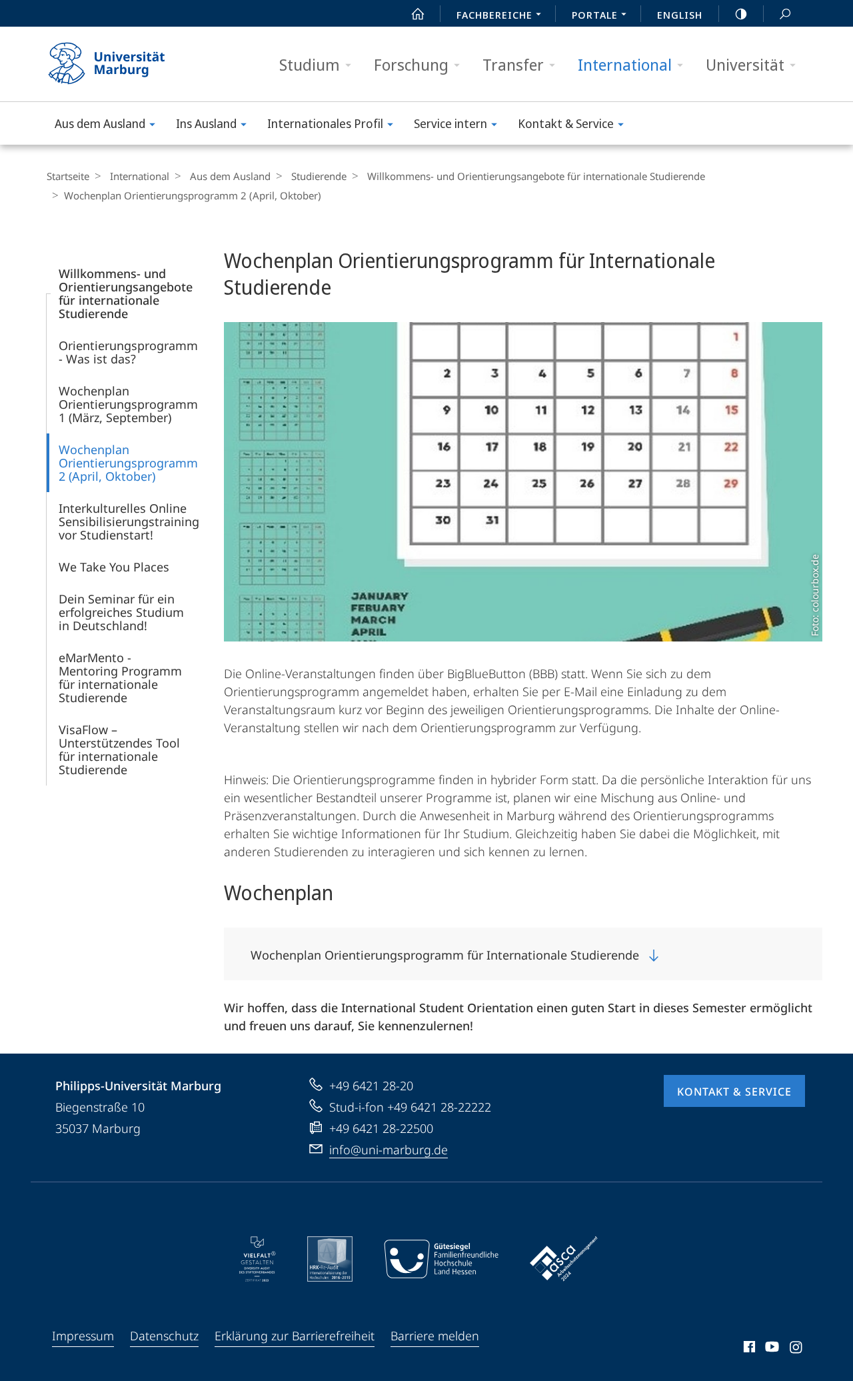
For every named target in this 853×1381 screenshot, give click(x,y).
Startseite (68, 176)
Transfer (513, 64)
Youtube (770, 1349)
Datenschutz (164, 1336)
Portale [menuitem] (595, 14)
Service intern (450, 123)
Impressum (83, 1336)
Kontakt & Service (566, 123)
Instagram (796, 1349)
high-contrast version (741, 13)
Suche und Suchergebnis (785, 13)
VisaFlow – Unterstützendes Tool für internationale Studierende (119, 750)
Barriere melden (435, 1336)
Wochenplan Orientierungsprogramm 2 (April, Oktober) (128, 462)
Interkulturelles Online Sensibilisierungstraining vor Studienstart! (129, 521)
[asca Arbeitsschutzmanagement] (564, 1259)
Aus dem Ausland (100, 123)
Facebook (748, 1349)
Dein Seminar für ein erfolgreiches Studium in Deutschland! (121, 612)
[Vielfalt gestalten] (257, 1259)
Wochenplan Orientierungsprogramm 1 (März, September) (128, 404)
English (679, 14)
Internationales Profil (325, 123)
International (625, 64)
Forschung (411, 64)
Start (418, 13)
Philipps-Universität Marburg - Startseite (130, 64)
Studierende (319, 176)
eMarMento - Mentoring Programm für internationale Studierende (120, 677)
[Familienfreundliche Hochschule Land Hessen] (441, 1259)
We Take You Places (114, 567)
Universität (745, 64)
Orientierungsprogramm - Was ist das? (128, 352)
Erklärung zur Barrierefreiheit (295, 1336)
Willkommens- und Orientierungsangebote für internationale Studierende (536, 176)
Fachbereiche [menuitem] (494, 14)
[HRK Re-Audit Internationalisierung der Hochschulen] (330, 1259)
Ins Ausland (206, 123)
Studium (309, 64)
